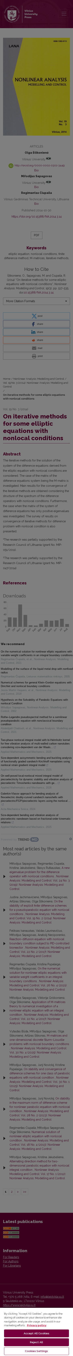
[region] (36, 1331)
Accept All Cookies (36, 1333)
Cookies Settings (36, 1351)
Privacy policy (36, 1325)
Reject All (36, 1342)
